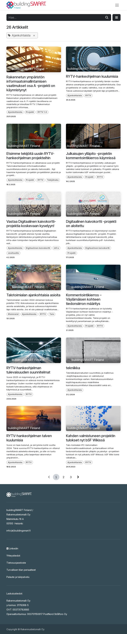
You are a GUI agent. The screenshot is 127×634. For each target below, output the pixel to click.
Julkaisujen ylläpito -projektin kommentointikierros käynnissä (90, 155)
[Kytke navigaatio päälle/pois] (117, 5)
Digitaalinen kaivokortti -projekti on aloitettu (91, 223)
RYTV (88, 95)
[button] (116, 17)
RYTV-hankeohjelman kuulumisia (92, 76)
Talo (51, 314)
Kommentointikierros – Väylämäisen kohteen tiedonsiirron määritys (84, 299)
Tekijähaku (53, 180)
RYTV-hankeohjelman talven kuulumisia (29, 438)
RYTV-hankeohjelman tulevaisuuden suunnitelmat (28, 370)
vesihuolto (13, 253)
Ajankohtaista (15, 112)
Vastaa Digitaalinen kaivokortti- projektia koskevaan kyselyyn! (31, 223)
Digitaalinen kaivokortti (38, 248)
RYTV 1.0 (42, 112)
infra (56, 248)
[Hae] (107, 17)
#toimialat (13, 314)
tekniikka (73, 368)
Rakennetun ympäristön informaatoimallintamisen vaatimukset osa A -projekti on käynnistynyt (30, 83)
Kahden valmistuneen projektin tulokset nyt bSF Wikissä (90, 438)
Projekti (30, 112)
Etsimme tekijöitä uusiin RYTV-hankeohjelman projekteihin (30, 155)
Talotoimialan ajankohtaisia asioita (33, 295)
